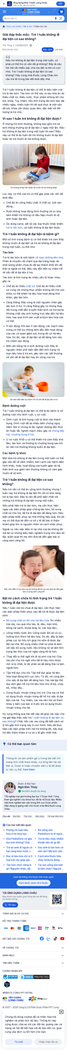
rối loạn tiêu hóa (55, 816)
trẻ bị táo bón (14, 227)
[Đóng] (3, 4)
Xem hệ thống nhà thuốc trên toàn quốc (33, 877)
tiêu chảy (40, 816)
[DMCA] (34, 977)
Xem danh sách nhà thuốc (33, 883)
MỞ (60, 3)
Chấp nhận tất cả (48, 1041)
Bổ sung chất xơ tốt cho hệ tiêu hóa (27, 620)
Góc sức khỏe (14, 26)
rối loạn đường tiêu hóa (49, 257)
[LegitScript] (18, 984)
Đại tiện (16, 816)
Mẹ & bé (27, 26)
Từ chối (19, 1041)
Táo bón (28, 816)
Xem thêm (29, 769)
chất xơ (30, 286)
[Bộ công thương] (10, 977)
